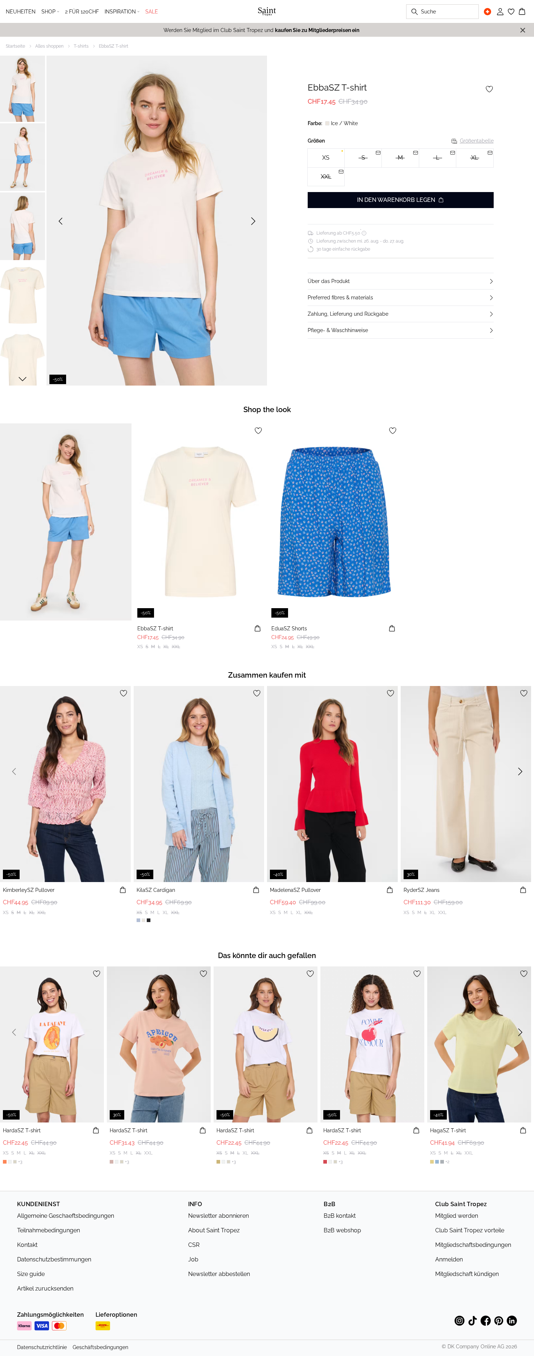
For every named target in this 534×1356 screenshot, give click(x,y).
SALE (151, 12)
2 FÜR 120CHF (82, 12)
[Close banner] (522, 30)
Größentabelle (477, 141)
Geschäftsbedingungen (100, 1347)
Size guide (31, 1274)
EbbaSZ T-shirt (113, 46)
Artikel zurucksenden (45, 1288)
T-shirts (81, 46)
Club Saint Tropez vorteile (469, 1230)
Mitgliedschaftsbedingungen (473, 1244)
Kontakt (27, 1244)
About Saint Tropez (214, 1230)
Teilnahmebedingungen (48, 1230)
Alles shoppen (49, 46)
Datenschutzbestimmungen (54, 1259)
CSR (193, 1244)
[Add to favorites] (489, 89)
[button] (401, 281)
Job (193, 1259)
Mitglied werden (456, 1215)
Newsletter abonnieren (218, 1215)
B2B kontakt (340, 1215)
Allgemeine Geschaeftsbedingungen (65, 1215)
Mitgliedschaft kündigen (467, 1274)
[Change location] (487, 11)
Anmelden (449, 1259)
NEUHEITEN (21, 12)
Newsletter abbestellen (219, 1274)
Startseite (15, 46)
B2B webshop (342, 1230)
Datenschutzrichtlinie (42, 1347)
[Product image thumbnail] (22, 88)
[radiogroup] (401, 167)
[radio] (326, 158)
